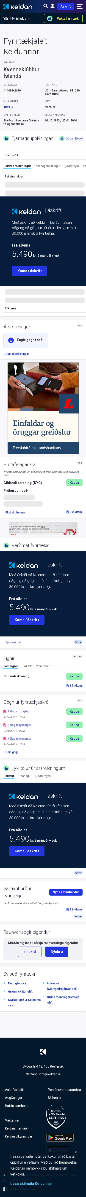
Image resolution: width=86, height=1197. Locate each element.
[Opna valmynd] (80, 6)
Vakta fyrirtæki (68, 18)
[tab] (17, 166)
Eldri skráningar (15, 512)
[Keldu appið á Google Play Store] (60, 1138)
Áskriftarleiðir (15, 1090)
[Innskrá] (52, 6)
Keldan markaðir (17, 1128)
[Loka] (44, 1152)
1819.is (8, 107)
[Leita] (45, 6)
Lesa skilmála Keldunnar (31, 1183)
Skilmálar (54, 1098)
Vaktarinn (12, 1120)
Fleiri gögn (12, 752)
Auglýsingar (13, 1098)
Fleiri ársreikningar (17, 353)
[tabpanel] (43, 676)
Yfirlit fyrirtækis (14, 18)
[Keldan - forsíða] (26, 211)
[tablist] (44, 166)
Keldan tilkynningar (18, 1136)
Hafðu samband (16, 1106)
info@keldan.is (49, 1074)
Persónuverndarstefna (64, 1090)
